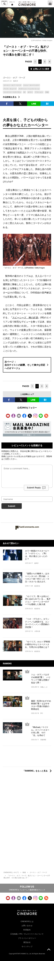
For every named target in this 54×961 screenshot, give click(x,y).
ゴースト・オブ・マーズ (14, 77)
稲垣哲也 (37, 586)
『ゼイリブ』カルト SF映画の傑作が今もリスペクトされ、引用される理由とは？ (37, 644)
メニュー (50, 3)
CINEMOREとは (27, 921)
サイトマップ (27, 947)
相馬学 (15, 81)
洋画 (47, 92)
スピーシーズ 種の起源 (25, 317)
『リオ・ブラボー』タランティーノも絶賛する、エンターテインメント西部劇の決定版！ (37, 623)
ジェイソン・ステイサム (12, 92)
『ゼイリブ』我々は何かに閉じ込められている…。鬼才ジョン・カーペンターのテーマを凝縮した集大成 (38, 600)
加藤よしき (44, 687)
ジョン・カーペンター (31, 85)
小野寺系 (37, 631)
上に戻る (48, 950)
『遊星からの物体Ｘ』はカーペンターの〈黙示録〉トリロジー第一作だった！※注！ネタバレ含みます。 (37, 577)
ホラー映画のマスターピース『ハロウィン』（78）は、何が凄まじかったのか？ (37, 555)
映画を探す (4, 3)
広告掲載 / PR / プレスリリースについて (27, 934)
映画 (24, 872)
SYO (41, 713)
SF (24, 92)
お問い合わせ (27, 926)
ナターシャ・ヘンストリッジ (29, 89)
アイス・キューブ (10, 89)
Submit (11, 506)
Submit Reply (34, 487)
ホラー (30, 92)
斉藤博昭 (43, 739)
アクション (39, 92)
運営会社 (27, 942)
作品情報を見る (10, 97)
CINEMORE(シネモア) (11, 872)
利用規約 (5, 451)
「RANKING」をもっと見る (35, 771)
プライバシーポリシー (27, 938)
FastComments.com (29, 527)
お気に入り (12, 3)
